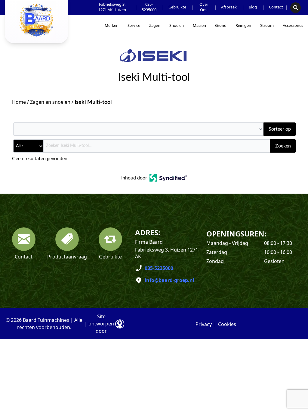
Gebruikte (177, 7)
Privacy (204, 324)
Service (134, 25)
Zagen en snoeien (50, 102)
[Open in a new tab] (168, 178)
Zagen (154, 25)
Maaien (199, 25)
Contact (276, 7)
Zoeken (283, 146)
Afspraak (229, 7)
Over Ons (203, 7)
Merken (112, 25)
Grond (220, 25)
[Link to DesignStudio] (119, 323)
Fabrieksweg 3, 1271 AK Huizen (112, 7)
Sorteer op (280, 129)
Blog (253, 7)
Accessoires (293, 25)
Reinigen (243, 25)
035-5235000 (149, 7)
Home (19, 102)
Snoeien (176, 25)
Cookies (227, 324)
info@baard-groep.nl (169, 280)
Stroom (267, 25)
